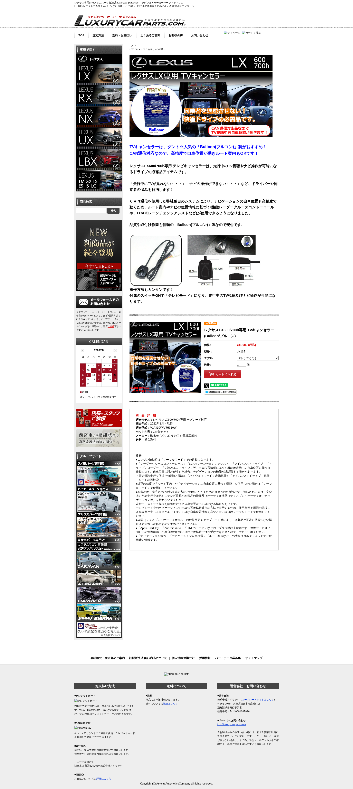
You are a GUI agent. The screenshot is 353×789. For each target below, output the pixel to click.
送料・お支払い (122, 35)
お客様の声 (176, 35)
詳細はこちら (103, 778)
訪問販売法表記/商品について (148, 658)
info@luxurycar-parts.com (231, 724)
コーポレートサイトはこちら (258, 699)
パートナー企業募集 (228, 658)
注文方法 (98, 35)
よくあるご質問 (150, 35)
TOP (81, 35)
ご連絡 (111, 326)
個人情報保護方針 (183, 658)
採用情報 (205, 658)
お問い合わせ (199, 35)
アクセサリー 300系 (153, 49)
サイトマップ (254, 658)
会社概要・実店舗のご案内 (107, 658)
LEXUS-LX (135, 49)
